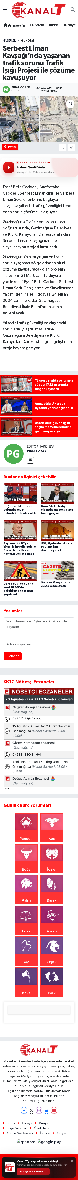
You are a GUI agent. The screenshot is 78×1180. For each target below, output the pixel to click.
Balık (52, 993)
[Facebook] (24, 1110)
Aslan (26, 900)
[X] (31, 1110)
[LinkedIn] (46, 1110)
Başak (51, 900)
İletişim (45, 1133)
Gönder (12, 656)
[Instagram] (39, 1110)
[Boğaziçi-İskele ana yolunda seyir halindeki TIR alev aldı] (20, 493)
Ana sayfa (16, 25)
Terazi (26, 931)
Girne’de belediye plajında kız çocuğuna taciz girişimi (57, 510)
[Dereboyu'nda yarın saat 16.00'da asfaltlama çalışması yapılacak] (20, 571)
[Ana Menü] (5, 10)
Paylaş (12, 146)
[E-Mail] (30, 460)
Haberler (9, 40)
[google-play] (49, 1143)
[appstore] (26, 1143)
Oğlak (52, 962)
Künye (61, 1133)
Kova (26, 993)
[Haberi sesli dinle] (8, 167)
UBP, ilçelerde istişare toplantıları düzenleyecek (57, 547)
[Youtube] (54, 1110)
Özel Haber (42, 1128)
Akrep (52, 931)
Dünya (43, 1123)
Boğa (26, 869)
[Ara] (73, 10)
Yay (26, 962)
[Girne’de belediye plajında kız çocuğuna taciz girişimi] (57, 493)
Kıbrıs (53, 25)
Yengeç (26, 839)
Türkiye (69, 25)
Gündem (37, 25)
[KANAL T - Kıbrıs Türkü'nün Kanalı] (39, 9)
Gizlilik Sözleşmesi (20, 1133)
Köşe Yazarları (17, 1128)
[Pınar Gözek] (14, 454)
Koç (52, 839)
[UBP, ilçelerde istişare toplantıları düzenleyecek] (57, 530)
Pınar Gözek (36, 451)
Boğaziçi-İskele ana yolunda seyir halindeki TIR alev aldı (20, 510)
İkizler (52, 869)
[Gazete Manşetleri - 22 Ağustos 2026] (57, 570)
